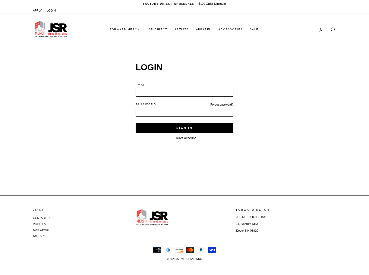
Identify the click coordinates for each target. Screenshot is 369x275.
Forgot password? (222, 104)
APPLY (37, 10)
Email (141, 85)
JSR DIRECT (157, 29)
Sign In (184, 127)
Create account (184, 138)
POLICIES (39, 224)
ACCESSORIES (230, 29)
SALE (254, 29)
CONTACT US (42, 218)
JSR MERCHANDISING (189, 258)
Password (146, 104)
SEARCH (39, 235)
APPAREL (203, 29)
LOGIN (51, 10)
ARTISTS (181, 29)
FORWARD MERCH (125, 29)
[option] (184, 4)
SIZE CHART (41, 229)
